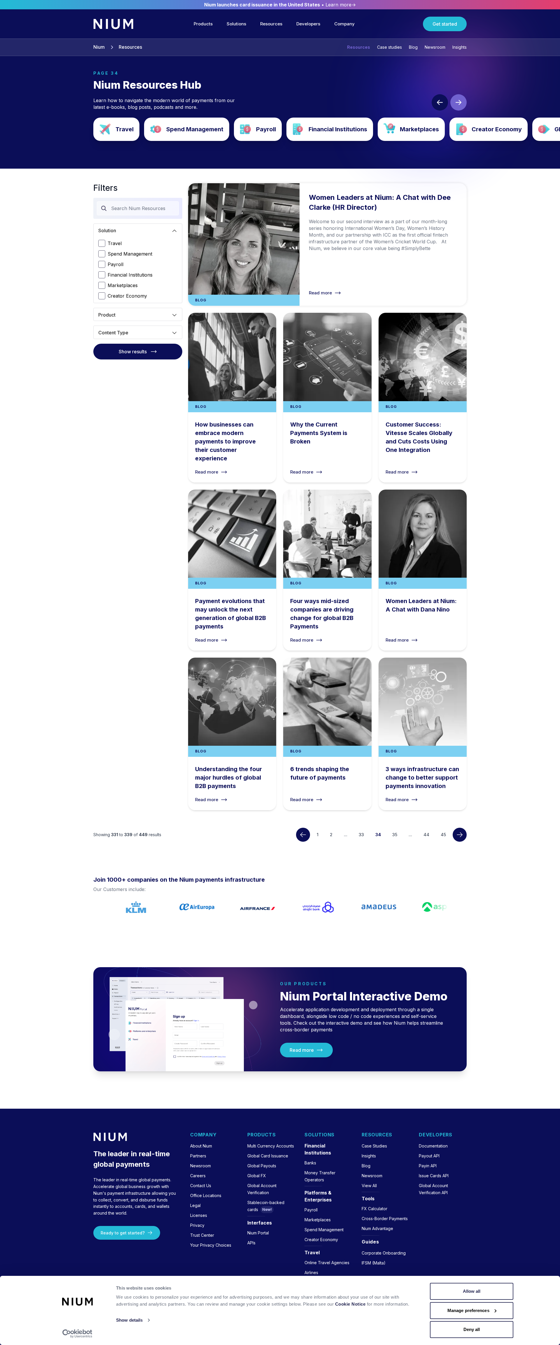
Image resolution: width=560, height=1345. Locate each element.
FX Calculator (374, 1208)
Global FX (256, 1175)
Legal (195, 1205)
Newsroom (435, 47)
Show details (129, 1320)
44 (426, 834)
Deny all (471, 1329)
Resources (271, 24)
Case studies (389, 47)
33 (361, 834)
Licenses (198, 1215)
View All (369, 1185)
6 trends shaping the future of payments (327, 734)
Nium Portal (258, 1232)
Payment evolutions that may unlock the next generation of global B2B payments (232, 570)
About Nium (201, 1145)
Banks (310, 1162)
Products (203, 24)
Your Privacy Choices (210, 1245)
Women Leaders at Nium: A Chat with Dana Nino (423, 570)
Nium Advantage (377, 1228)
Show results (133, 351)
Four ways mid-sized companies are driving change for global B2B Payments (327, 570)
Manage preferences (468, 1310)
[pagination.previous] (303, 835)
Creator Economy (488, 129)
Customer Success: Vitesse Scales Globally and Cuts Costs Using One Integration (423, 397)
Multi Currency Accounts (270, 1145)
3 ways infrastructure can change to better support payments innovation (423, 734)
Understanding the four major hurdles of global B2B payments (232, 734)
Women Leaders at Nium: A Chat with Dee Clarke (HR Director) (327, 244)
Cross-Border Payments (385, 1218)
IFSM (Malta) (374, 1262)
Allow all (472, 1291)
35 (394, 834)
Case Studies (374, 1145)
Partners (198, 1155)
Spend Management (186, 129)
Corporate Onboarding (384, 1252)
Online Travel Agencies (326, 1262)
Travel (116, 129)
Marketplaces (411, 129)
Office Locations (205, 1195)
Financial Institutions (329, 129)
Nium (99, 47)
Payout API (429, 1155)
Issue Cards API (434, 1175)
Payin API (428, 1165)
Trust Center (202, 1235)
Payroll (258, 129)
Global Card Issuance (267, 1155)
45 (443, 834)
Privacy (197, 1225)
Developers (308, 24)
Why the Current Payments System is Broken (327, 397)
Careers (198, 1175)
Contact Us (200, 1185)
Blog (413, 47)
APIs (251, 1242)
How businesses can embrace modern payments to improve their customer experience (232, 397)
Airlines (311, 1272)
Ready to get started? (123, 1232)
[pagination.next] (460, 835)
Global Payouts (261, 1165)
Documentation (433, 1145)
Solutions (236, 24)
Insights (459, 47)
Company (344, 24)
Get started (445, 24)
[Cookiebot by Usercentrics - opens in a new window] (77, 1333)
